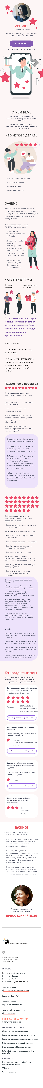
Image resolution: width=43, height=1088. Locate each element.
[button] (21, 717)
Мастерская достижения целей (15, 990)
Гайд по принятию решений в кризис (17, 1043)
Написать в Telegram (10, 976)
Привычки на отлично (12, 1004)
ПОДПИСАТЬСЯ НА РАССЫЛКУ (15, 1019)
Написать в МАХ (9, 978)
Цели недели (8, 1013)
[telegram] (3, 952)
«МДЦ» (11, 996)
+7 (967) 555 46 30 (19, 981)
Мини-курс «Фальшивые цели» (15, 1031)
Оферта (5, 1068)
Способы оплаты (9, 1071)
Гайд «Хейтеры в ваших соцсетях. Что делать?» (18, 1052)
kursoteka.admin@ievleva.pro (27, 709)
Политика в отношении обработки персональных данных (16, 1063)
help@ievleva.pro (18, 973)
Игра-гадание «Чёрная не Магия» (16, 1047)
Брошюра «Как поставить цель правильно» (20, 1039)
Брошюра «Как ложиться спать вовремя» (19, 1035)
